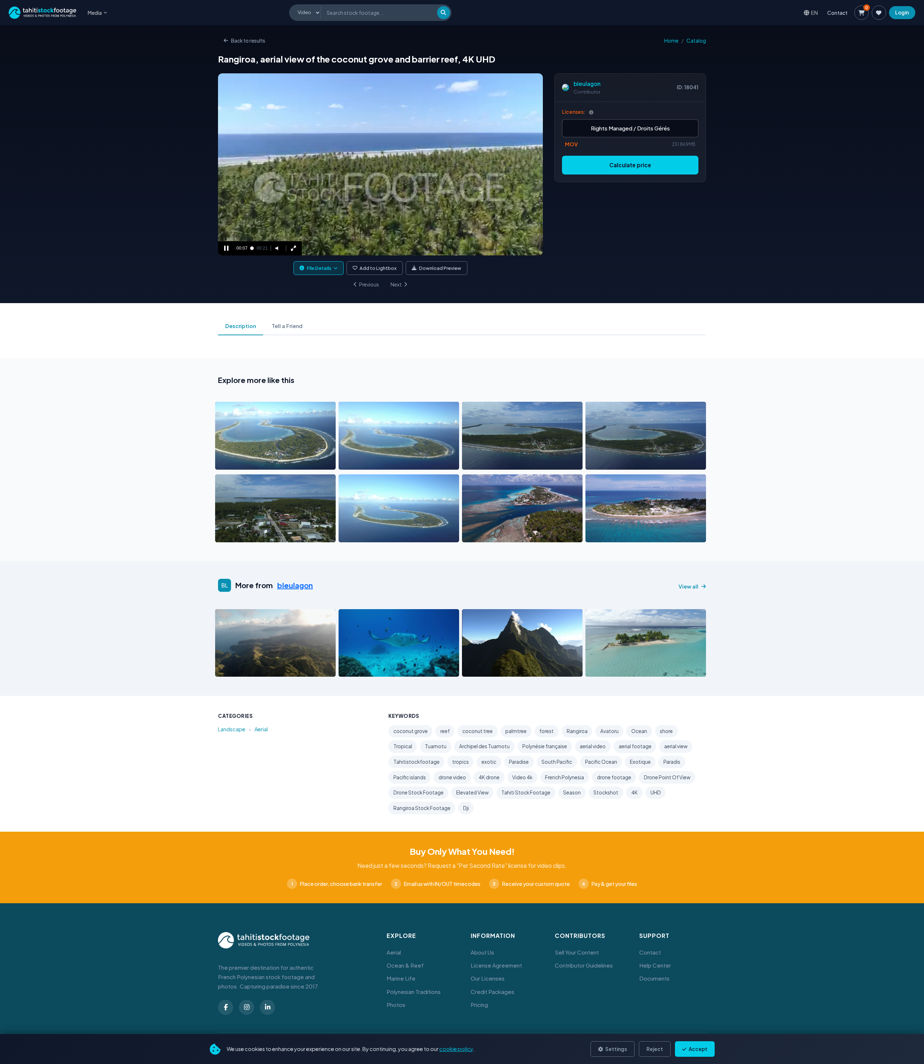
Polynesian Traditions (414, 991)
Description (240, 326)
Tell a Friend (287, 326)
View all (688, 586)
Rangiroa (577, 731)
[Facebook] (225, 1007)
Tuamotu (435, 746)
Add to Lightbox (378, 268)
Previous (369, 284)
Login (902, 12)
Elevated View (472, 792)
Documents (654, 978)
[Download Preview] (252, 462)
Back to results (248, 41)
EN (814, 12)
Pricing (479, 1004)
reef (445, 731)
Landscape (231, 729)
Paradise (519, 762)
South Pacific (556, 762)
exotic (488, 762)
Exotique (640, 762)
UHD (655, 792)
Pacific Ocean (601, 762)
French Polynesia (564, 777)
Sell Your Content (577, 952)
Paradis (671, 762)
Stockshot (605, 792)
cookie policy (456, 1049)
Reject (654, 1049)
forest (546, 731)
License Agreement (496, 965)
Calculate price (630, 164)
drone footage (614, 777)
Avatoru (609, 731)
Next (396, 284)
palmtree (516, 731)
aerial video (593, 746)
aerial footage (635, 746)
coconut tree (477, 731)
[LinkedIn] (267, 1007)
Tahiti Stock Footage (525, 792)
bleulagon (587, 83)
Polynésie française (544, 746)
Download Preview (440, 268)
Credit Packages (492, 991)
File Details (319, 268)
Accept (697, 1049)
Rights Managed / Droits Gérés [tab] (630, 128)
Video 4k (522, 777)
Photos (396, 1004)
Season (572, 792)
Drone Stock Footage (418, 792)
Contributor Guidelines (584, 965)
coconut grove (410, 731)
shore (666, 731)
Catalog (696, 41)
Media (95, 12)
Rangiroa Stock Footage (421, 808)
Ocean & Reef (405, 965)
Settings (616, 1049)
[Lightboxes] (879, 12)
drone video (452, 777)
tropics (460, 762)
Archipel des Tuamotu (484, 746)
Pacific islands (409, 777)
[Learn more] (591, 112)
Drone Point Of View (667, 777)
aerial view (676, 746)
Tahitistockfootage (416, 762)
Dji (466, 808)
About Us (482, 952)
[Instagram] (246, 1007)
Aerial (261, 729)
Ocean (639, 731)
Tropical (402, 746)
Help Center (655, 965)
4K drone (489, 777)
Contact (837, 12)
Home (671, 41)
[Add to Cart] (225, 462)
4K (634, 792)
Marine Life (401, 978)
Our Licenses (488, 978)
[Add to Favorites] (239, 462)
